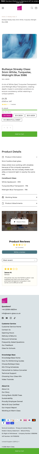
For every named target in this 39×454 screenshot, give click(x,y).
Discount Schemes (9, 339)
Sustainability (7, 398)
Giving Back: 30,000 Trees (12, 395)
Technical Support (9, 373)
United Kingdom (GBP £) (10, 441)
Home (4, 16)
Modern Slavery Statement (11, 431)
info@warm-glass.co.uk (11, 313)
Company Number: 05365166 (28, 433)
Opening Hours (8, 333)
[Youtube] (7, 318)
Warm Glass (10, 447)
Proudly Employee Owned (12, 401)
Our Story (5, 392)
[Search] (32, 8)
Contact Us (6, 330)
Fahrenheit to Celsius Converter (14, 370)
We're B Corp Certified (10, 404)
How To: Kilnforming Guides (13, 361)
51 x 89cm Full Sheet (12, 120)
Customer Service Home (11, 327)
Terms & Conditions (8, 428)
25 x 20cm (19, 115)
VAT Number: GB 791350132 (10, 436)
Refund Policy (25, 431)
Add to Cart (19, 451)
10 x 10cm (7, 115)
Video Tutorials (8, 379)
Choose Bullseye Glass (11, 364)
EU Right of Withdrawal (9, 433)
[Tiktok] (15, 318)
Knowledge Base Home (11, 358)
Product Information (11, 157)
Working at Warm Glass (11, 411)
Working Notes (11, 197)
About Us (5, 389)
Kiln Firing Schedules (10, 367)
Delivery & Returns (9, 336)
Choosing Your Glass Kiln (12, 376)
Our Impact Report (9, 407)
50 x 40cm (31, 115)
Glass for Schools (8, 348)
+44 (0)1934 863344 (9, 309)
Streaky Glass (11, 16)
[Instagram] (11, 318)
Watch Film (20, 222)
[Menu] (3, 8)
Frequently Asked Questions (13, 342)
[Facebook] (3, 318)
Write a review (19, 252)
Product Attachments (13, 203)
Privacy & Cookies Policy (24, 428)
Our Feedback (7, 345)
